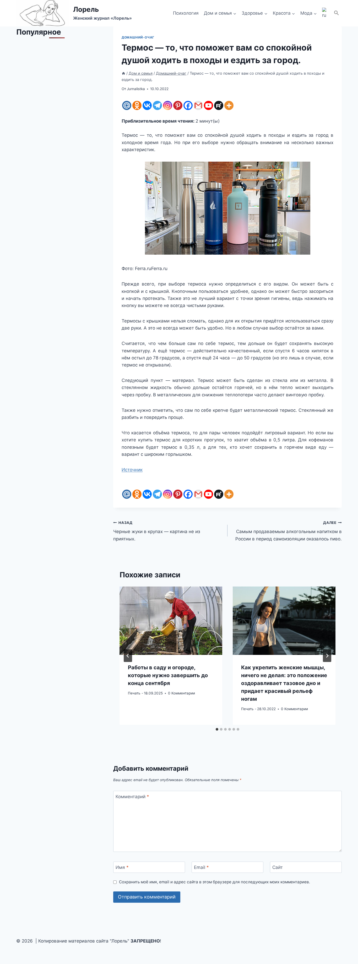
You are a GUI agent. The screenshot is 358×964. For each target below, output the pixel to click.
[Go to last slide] (128, 655)
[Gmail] (198, 105)
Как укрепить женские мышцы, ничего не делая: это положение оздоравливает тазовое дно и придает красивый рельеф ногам (284, 683)
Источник (132, 469)
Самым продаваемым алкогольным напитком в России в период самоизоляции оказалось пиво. (288, 531)
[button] (336, 13)
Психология (186, 13)
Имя (122, 867)
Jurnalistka (136, 89)
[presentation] (171, 621)
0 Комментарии (181, 693)
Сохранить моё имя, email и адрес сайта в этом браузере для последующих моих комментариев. (214, 881)
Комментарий (132, 796)
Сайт (277, 867)
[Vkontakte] (147, 105)
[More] (229, 105)
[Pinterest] (177, 105)
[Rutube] (218, 105)
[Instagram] (167, 105)
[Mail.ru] (126, 105)
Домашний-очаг (138, 37)
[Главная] (123, 73)
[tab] (217, 729)
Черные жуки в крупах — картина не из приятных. (156, 531)
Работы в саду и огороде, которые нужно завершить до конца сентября (168, 675)
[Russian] (325, 13)
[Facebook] (188, 105)
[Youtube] (208, 105)
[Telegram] (157, 105)
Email (201, 867)
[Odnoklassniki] (137, 105)
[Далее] (327, 655)
